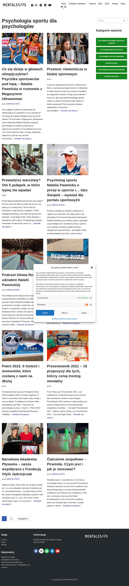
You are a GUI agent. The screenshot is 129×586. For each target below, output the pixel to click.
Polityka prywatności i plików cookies (64, 319)
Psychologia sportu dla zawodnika (111, 56)
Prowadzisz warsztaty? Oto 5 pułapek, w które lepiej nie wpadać (21, 185)
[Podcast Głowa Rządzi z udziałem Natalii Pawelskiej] (22, 254)
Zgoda (45, 313)
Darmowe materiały (111, 76)
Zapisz (84, 313)
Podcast (92, 4)
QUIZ (107, 4)
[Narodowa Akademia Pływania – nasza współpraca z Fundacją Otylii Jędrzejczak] (22, 438)
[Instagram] (36, 5)
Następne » (23, 519)
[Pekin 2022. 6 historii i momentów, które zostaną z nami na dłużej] (22, 345)
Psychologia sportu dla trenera (112, 50)
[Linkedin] (52, 551)
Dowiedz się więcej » (22, 138)
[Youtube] (50, 5)
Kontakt (115, 4)
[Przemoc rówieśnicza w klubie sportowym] (67, 48)
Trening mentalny (111, 63)
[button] (92, 267)
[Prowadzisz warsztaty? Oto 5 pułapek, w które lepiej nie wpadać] (22, 159)
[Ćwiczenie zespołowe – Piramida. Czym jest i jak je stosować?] (67, 438)
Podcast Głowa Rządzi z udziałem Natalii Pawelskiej (22, 280)
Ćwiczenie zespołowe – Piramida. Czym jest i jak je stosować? (66, 464)
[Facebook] (32, 5)
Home (63, 4)
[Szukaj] (124, 20)
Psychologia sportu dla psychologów (111, 70)
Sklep (123, 4)
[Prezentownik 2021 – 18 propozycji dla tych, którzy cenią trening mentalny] (67, 345)
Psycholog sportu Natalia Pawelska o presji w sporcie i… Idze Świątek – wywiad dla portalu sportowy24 (67, 190)
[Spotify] (41, 5)
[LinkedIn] (45, 5)
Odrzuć (64, 313)
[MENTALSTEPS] (14, 4)
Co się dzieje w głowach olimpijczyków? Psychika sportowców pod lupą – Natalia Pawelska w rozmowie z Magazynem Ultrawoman (22, 84)
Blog (100, 4)
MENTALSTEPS (13, 104)
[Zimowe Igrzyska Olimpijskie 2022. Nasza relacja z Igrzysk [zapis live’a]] (67, 254)
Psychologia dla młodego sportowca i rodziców (111, 42)
